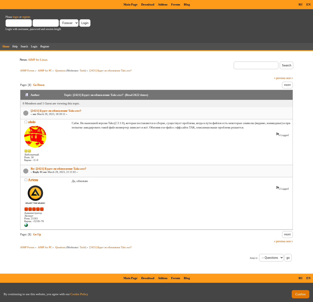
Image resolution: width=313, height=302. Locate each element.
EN (308, 4)
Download (147, 4)
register (26, 17)
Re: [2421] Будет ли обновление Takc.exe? (58, 168)
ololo (32, 122)
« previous (280, 78)
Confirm (300, 294)
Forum (175, 4)
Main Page (130, 4)
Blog (187, 4)
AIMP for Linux (38, 59)
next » (289, 78)
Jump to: (254, 258)
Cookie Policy (79, 294)
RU (301, 4)
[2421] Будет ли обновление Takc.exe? (56, 110)
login (16, 17)
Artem (33, 180)
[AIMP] (26, 226)
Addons (162, 4)
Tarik (82, 70)
